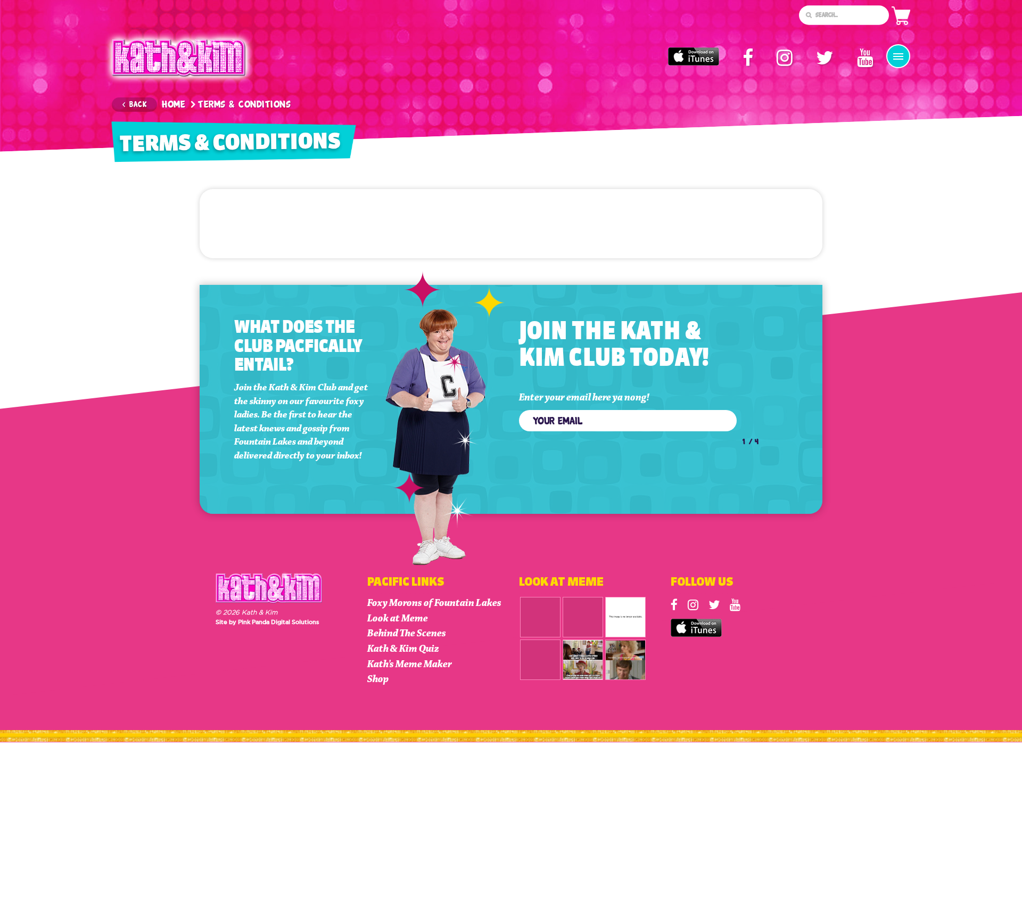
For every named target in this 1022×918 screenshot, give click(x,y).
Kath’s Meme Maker (409, 664)
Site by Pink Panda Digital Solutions (267, 622)
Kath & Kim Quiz (403, 649)
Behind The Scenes (406, 633)
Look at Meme (397, 618)
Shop (378, 679)
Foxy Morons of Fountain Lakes (434, 603)
